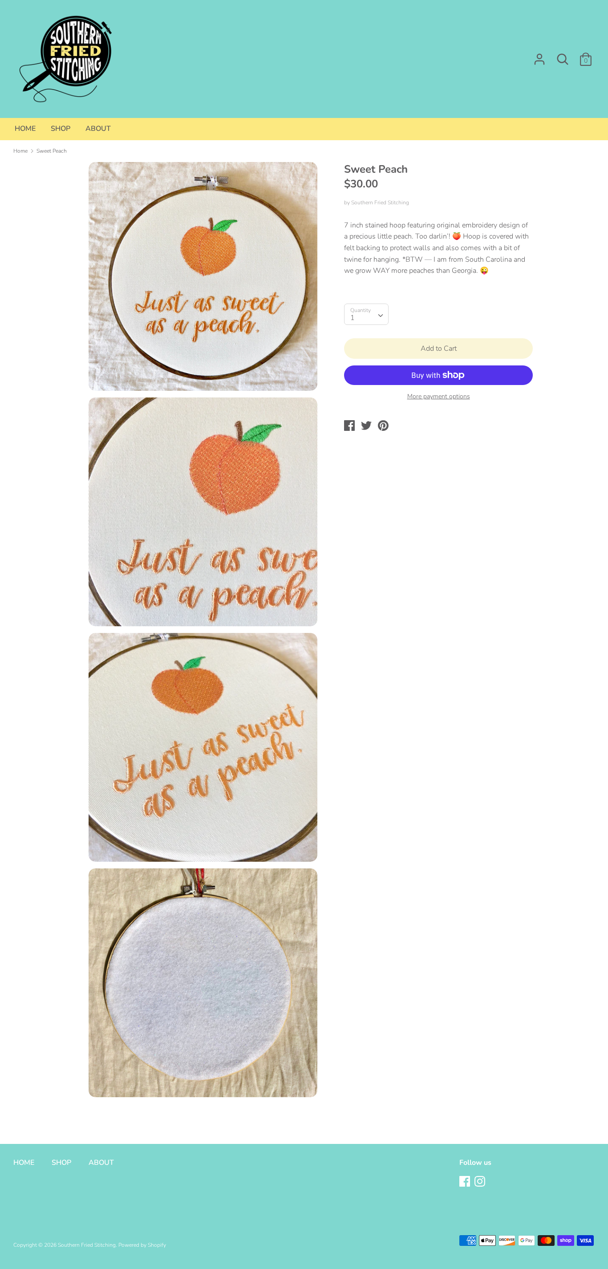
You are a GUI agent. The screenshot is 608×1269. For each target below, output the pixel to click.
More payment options (438, 396)
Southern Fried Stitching (380, 202)
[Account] (539, 56)
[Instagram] (480, 1182)
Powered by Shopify (142, 1245)
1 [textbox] (352, 318)
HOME (25, 129)
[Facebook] (465, 1182)
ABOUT (98, 129)
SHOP (60, 129)
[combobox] (366, 314)
